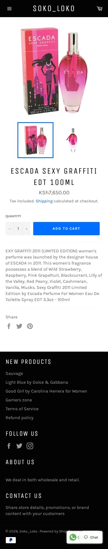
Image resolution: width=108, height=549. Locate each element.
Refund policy (20, 417)
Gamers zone (19, 399)
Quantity (13, 216)
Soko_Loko (54, 8)
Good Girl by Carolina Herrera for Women (46, 391)
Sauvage (14, 373)
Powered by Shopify (55, 531)
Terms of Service (22, 408)
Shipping (44, 200)
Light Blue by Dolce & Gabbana (37, 382)
